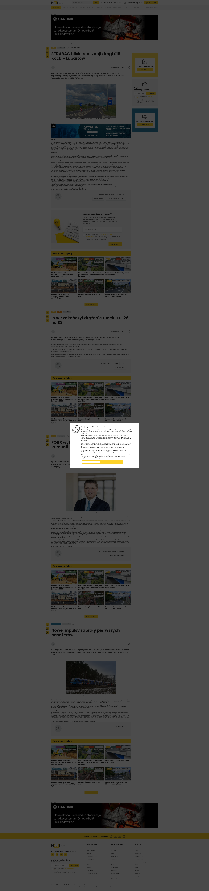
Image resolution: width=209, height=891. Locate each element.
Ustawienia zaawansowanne (91, 462)
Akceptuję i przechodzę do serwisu (112, 462)
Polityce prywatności (101, 458)
